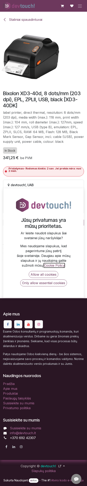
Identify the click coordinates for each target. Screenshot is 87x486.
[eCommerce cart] (62, 6)
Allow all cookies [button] (43, 274)
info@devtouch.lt (23, 433)
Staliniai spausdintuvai (25, 20)
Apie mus (10, 389)
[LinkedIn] (18, 324)
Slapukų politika (43, 471)
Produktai (10, 393)
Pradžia (9, 384)
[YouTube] (28, 324)
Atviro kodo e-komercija (67, 480)
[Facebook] (8, 324)
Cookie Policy (54, 265)
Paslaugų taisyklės (17, 398)
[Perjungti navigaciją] (80, 6)
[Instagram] (39, 324)
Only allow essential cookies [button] (43, 283)
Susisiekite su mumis (18, 403)
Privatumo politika (17, 408)
